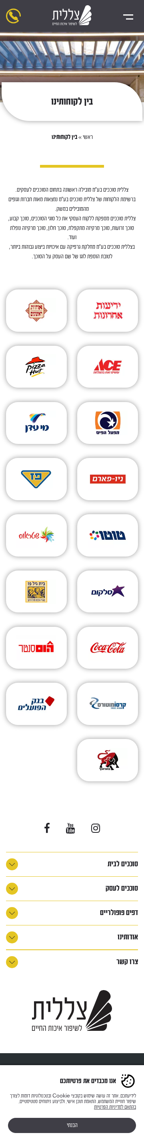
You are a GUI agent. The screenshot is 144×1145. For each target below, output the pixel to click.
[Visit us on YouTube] (70, 828)
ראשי (88, 137)
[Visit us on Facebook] (47, 828)
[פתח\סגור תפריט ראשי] (128, 16)
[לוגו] (72, 16)
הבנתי (72, 1125)
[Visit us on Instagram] (95, 828)
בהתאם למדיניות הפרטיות (115, 1107)
